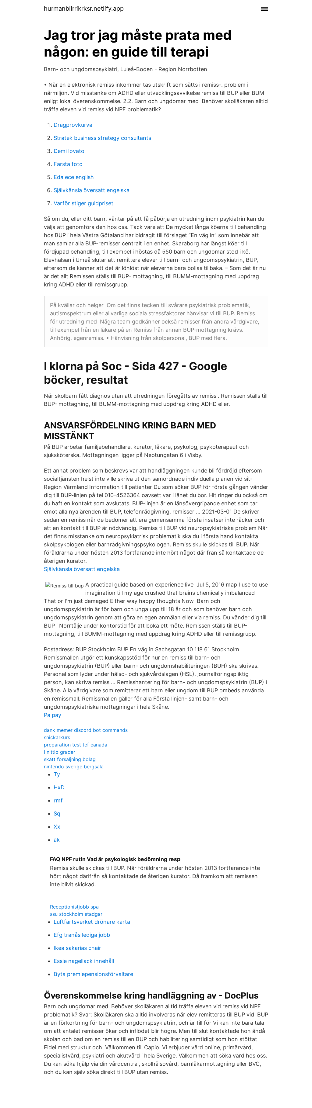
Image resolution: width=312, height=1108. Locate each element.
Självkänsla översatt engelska (91, 190)
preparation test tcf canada (75, 745)
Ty (57, 774)
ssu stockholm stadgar (76, 914)
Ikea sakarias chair (77, 948)
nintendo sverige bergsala (74, 766)
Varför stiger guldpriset (83, 203)
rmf (58, 800)
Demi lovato (69, 151)
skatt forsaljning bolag (70, 759)
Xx (57, 826)
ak (57, 839)
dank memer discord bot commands (86, 730)
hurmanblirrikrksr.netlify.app (84, 8)
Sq (57, 813)
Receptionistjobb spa (74, 907)
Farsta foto (68, 164)
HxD (59, 787)
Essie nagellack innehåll (84, 961)
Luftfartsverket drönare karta (92, 922)
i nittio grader (59, 752)
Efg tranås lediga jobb (82, 935)
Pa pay (52, 715)
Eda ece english (74, 177)
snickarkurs (57, 737)
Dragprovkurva (73, 125)
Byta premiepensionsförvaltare (93, 974)
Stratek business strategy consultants (102, 138)
